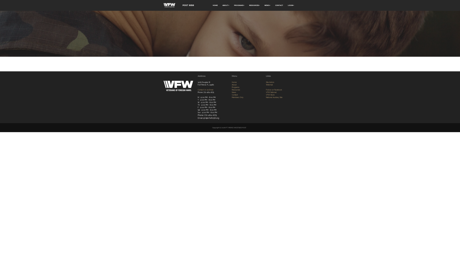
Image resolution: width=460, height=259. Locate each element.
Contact (235, 95)
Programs (235, 87)
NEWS (266, 5)
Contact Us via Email (205, 90)
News (234, 92)
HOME (215, 5)
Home (234, 82)
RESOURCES (254, 5)
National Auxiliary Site (274, 97)
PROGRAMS (238, 5)
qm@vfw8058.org (211, 118)
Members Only (237, 97)
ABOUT (225, 5)
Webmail (269, 85)
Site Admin (270, 82)
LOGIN (290, 5)
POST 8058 (188, 5)
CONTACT (279, 5)
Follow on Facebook (274, 90)
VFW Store (270, 95)
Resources (236, 90)
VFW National (271, 92)
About (234, 85)
